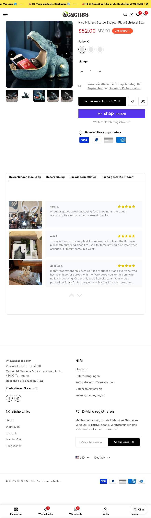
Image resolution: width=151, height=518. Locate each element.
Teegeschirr (13, 446)
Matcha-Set (13, 439)
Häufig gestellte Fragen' (117, 177)
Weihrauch (13, 426)
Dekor (10, 420)
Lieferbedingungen (88, 376)
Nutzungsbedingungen (90, 395)
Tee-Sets (11, 433)
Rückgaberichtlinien (83, 177)
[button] (132, 101)
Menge (83, 61)
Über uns (81, 369)
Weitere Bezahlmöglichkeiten (112, 122)
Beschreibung (55, 177)
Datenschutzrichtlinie (89, 389)
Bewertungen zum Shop (25, 177)
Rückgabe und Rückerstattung (95, 382)
